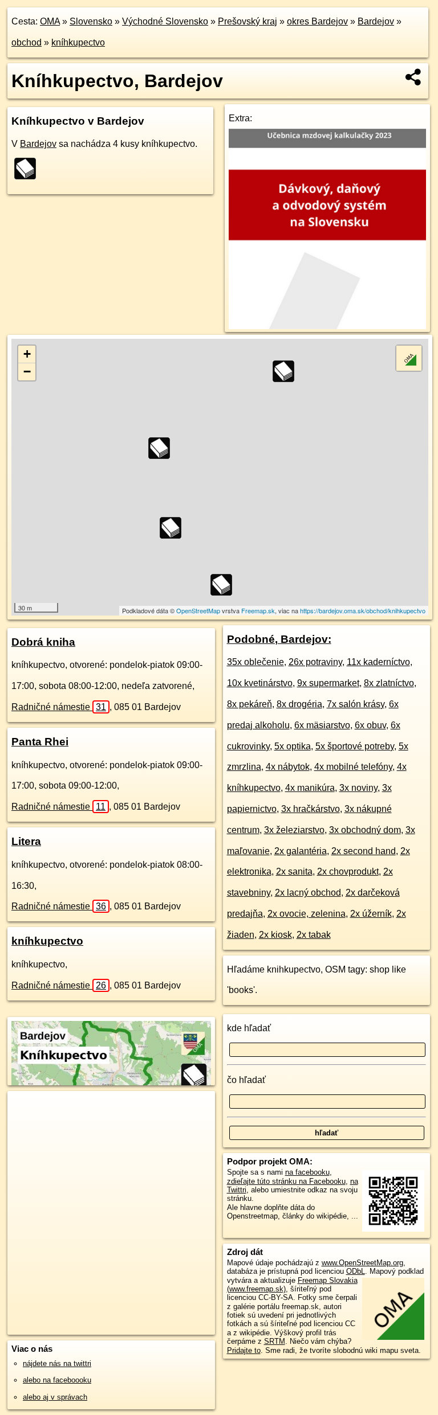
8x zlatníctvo (389, 683)
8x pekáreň (249, 704)
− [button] (27, 371)
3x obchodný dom (365, 830)
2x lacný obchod (308, 892)
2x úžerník (371, 913)
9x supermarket (328, 683)
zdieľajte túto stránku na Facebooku (286, 1181)
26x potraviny (315, 662)
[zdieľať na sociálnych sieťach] (414, 77)
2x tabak (314, 935)
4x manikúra (310, 788)
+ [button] (27, 354)
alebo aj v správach (55, 1397)
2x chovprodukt (348, 871)
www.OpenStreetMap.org (362, 1262)
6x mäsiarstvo (322, 725)
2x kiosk (275, 935)
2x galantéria (300, 851)
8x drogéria (299, 704)
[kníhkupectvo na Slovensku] (28, 168)
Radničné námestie (58, 707)
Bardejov (376, 21)
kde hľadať (249, 1028)
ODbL (355, 1271)
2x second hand (363, 851)
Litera (26, 841)
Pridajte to (244, 1350)
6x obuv (370, 725)
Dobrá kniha (43, 642)
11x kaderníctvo (378, 662)
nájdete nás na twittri (57, 1363)
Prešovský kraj (247, 21)
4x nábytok (288, 767)
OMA (50, 21)
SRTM (274, 1341)
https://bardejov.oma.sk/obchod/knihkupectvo (362, 610)
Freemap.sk (258, 610)
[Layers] (408, 358)
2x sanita (294, 871)
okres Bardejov (317, 21)
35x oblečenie (255, 662)
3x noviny (358, 788)
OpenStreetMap (198, 610)
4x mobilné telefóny (353, 767)
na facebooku (307, 1172)
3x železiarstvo (294, 830)
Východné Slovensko (165, 21)
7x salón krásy (355, 704)
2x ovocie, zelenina (306, 913)
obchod (26, 42)
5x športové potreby (354, 746)
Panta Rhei (39, 742)
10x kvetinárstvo (260, 683)
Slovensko (91, 21)
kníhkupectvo (78, 42)
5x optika (292, 746)
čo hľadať (246, 1080)
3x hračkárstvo (310, 809)
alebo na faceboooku (57, 1380)
